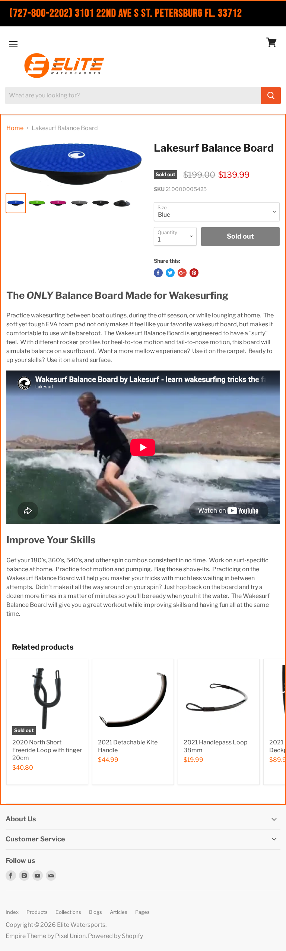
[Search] (271, 95)
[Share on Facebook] (158, 272)
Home (14, 128)
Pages (142, 912)
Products (37, 912)
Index (12, 912)
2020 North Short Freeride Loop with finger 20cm (47, 750)
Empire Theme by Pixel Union (46, 935)
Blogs (95, 912)
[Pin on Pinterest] (194, 272)
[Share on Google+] (182, 272)
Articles (118, 912)
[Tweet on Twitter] (170, 272)
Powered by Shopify (115, 935)
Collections (68, 912)
